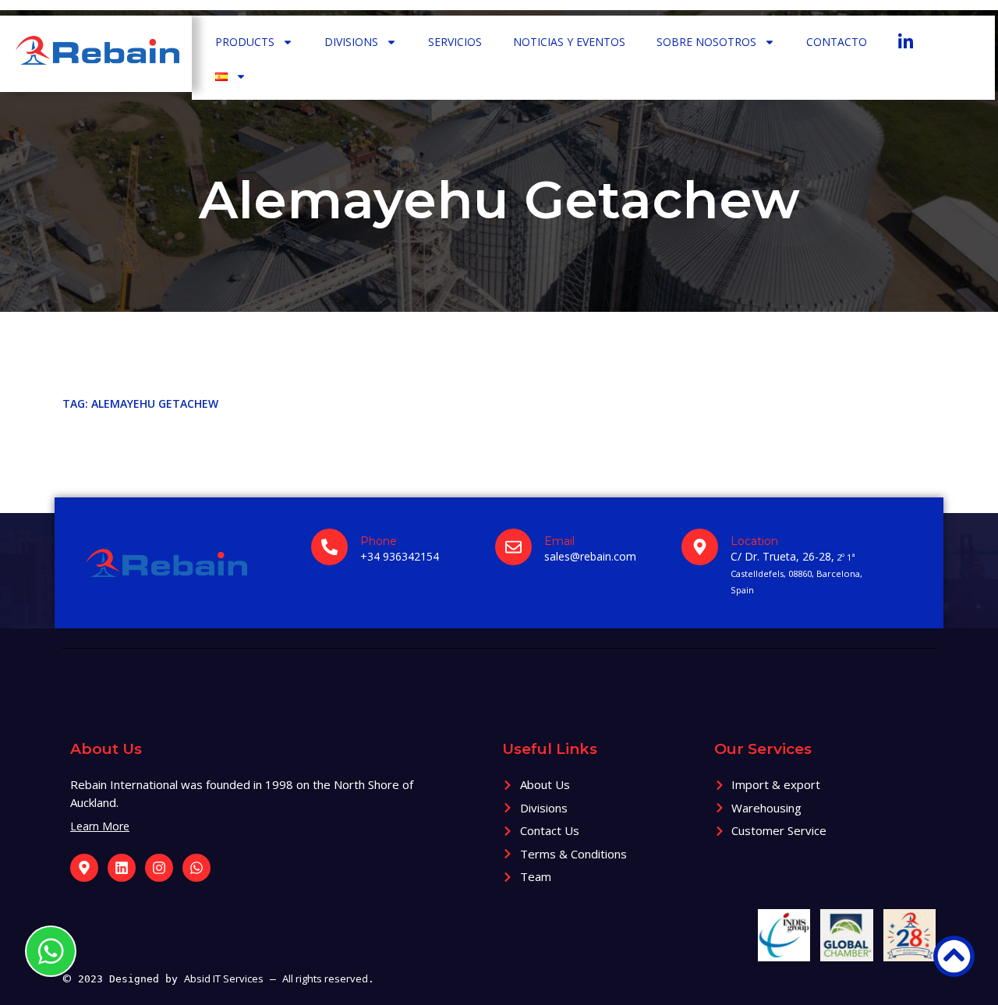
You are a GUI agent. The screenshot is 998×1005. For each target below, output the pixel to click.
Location (754, 541)
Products (244, 41)
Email (559, 541)
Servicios (455, 41)
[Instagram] (159, 868)
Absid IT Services (224, 978)
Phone (378, 541)
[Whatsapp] (196, 868)
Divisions (351, 41)
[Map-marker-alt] (84, 868)
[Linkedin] (122, 868)
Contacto (836, 41)
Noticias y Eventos (569, 41)
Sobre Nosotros (706, 41)
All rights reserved (325, 978)
